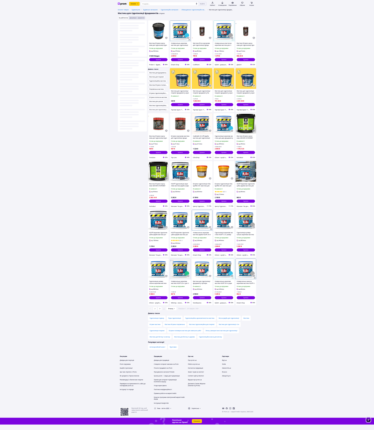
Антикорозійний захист (157, 347)
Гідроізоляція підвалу (157, 318)
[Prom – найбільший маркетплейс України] (122, 4)
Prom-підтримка (125, 364)
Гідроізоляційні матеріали (169, 10)
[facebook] (227, 408)
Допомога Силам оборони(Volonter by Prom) (196, 384)
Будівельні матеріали (150, 10)
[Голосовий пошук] (196, 4)
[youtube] (223, 408)
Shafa (224, 364)
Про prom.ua (192, 360)
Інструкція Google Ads (161, 403)
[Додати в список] (166, 38)
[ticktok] (234, 408)
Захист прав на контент (196, 372)
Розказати (197, 421)
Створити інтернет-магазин (163, 364)
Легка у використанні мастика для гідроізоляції (221, 331)
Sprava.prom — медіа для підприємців (167, 376)
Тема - (161, 408)
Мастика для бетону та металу (160, 337)
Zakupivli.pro (226, 376)
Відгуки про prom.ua (195, 380)
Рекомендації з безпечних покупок (131, 380)
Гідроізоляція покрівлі (157, 331)
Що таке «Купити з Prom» (128, 372)
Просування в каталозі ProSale (164, 372)
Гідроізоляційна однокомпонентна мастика (199, 318)
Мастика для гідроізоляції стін (229, 324)
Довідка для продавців (161, 360)
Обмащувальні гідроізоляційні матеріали (193, 10)
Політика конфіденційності (163, 389)
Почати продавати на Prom (163, 368)
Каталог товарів (123, 10)
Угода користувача (160, 385)
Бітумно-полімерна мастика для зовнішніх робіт (185, 331)
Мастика (246, 318)
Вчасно (224, 372)
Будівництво (136, 10)
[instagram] (230, 408)
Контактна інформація (195, 368)
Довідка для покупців (127, 360)
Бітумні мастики (155, 324)
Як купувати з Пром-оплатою (129, 376)
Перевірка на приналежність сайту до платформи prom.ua (133, 384)
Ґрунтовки (173, 347)
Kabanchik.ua (226, 368)
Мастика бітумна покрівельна (175, 324)
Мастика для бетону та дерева (184, 337)
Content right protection (196, 376)
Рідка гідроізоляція (174, 318)
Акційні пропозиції (126, 368)
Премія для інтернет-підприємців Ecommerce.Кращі (165, 381)
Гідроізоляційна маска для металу (210, 337)
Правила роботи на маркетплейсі (165, 393)
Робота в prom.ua (194, 364)
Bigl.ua (224, 360)
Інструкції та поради (127, 389)
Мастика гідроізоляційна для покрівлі (201, 324)
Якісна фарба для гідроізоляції (229, 318)
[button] (158, 59)
